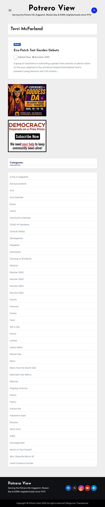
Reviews (14, 422)
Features (14, 306)
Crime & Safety (17, 231)
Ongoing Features (19, 388)
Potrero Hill (15, 409)
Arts (12, 190)
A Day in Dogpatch (19, 177)
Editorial (14, 265)
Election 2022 (17, 279)
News (17, 44)
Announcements (18, 184)
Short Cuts (15, 429)
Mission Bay (15, 354)
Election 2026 (17, 293)
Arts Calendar (17, 197)
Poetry (13, 395)
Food (12, 320)
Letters (13, 340)
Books (13, 204)
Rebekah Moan (24, 57)
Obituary (14, 381)
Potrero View (51, 8)
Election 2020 (17, 272)
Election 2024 (17, 286)
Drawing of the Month (21, 259)
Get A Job (15, 327)
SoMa (12, 436)
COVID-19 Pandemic (19, 224)
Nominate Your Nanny (20, 374)
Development (16, 238)
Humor (13, 334)
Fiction (13, 313)
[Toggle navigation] (10, 10)
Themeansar (82, 503)
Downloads (15, 252)
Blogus (69, 503)
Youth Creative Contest (21, 463)
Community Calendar (20, 218)
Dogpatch (15, 245)
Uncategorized (17, 443)
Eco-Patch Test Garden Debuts (36, 50)
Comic (13, 211)
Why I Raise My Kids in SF (22, 456)
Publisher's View (18, 415)
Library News (16, 347)
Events (13, 299)
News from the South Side (23, 368)
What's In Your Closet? (21, 449)
